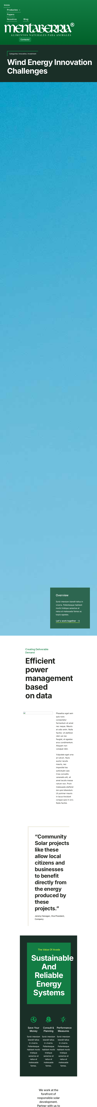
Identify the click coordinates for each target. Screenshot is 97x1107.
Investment (32, 54)
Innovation (23, 54)
